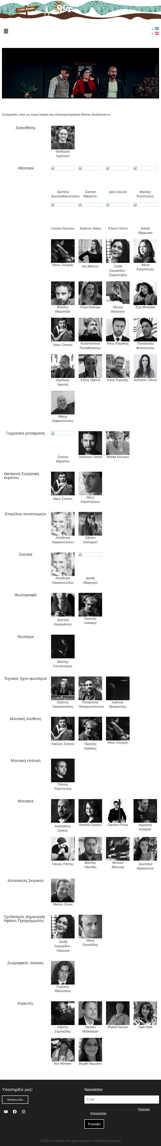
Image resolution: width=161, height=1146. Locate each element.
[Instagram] (23, 1112)
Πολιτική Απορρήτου (106, 1140)
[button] (6, 31)
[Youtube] (6, 1112)
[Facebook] (15, 1112)
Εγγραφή (94, 1124)
